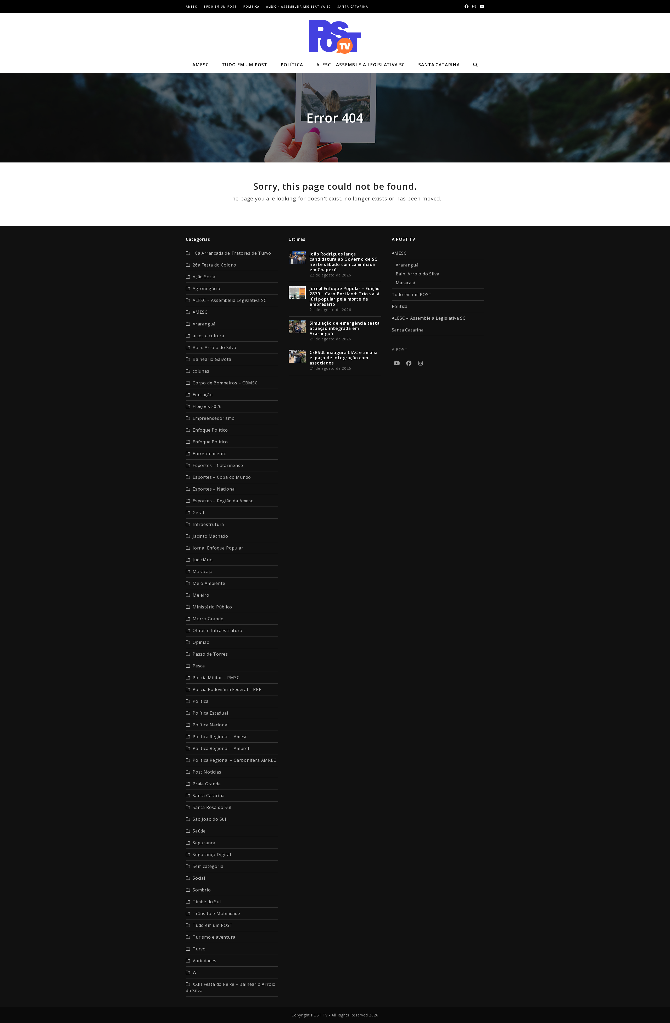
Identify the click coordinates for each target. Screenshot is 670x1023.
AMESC (200, 312)
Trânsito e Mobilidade (216, 913)
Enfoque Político (210, 430)
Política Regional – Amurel (221, 748)
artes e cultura (208, 336)
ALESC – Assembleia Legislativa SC (229, 300)
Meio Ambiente (209, 583)
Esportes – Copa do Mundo (222, 477)
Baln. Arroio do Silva (214, 347)
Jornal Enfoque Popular (218, 548)
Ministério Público (212, 607)
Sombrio (202, 890)
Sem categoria (208, 866)
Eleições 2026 (207, 406)
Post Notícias (207, 772)
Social (199, 878)
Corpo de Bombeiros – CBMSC (225, 383)
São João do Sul (209, 819)
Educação (203, 395)
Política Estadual (210, 713)
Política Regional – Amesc (220, 736)
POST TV (319, 1015)
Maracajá (202, 571)
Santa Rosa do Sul (212, 807)
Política (200, 701)
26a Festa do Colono (214, 265)
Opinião (201, 642)
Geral (198, 512)
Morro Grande (208, 619)
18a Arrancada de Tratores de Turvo (232, 253)
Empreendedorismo (214, 418)
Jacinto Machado (210, 536)
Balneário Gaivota (212, 359)
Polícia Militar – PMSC (216, 678)
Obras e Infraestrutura (217, 630)
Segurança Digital (212, 854)
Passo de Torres (210, 654)
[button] (475, 64)
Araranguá (204, 324)
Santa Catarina (209, 795)
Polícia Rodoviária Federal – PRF (227, 689)
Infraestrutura (208, 524)
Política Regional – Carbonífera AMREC (234, 760)
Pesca (199, 666)
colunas (201, 371)
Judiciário (203, 560)
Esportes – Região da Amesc (223, 501)
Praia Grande (207, 784)
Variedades (204, 961)
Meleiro (201, 595)
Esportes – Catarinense (218, 465)
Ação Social (205, 277)
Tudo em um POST (213, 925)
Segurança (204, 843)
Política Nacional (211, 725)
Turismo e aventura (214, 937)
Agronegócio (206, 288)
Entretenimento (210, 453)
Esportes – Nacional (214, 489)
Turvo (199, 949)
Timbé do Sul (207, 902)
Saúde (199, 831)
